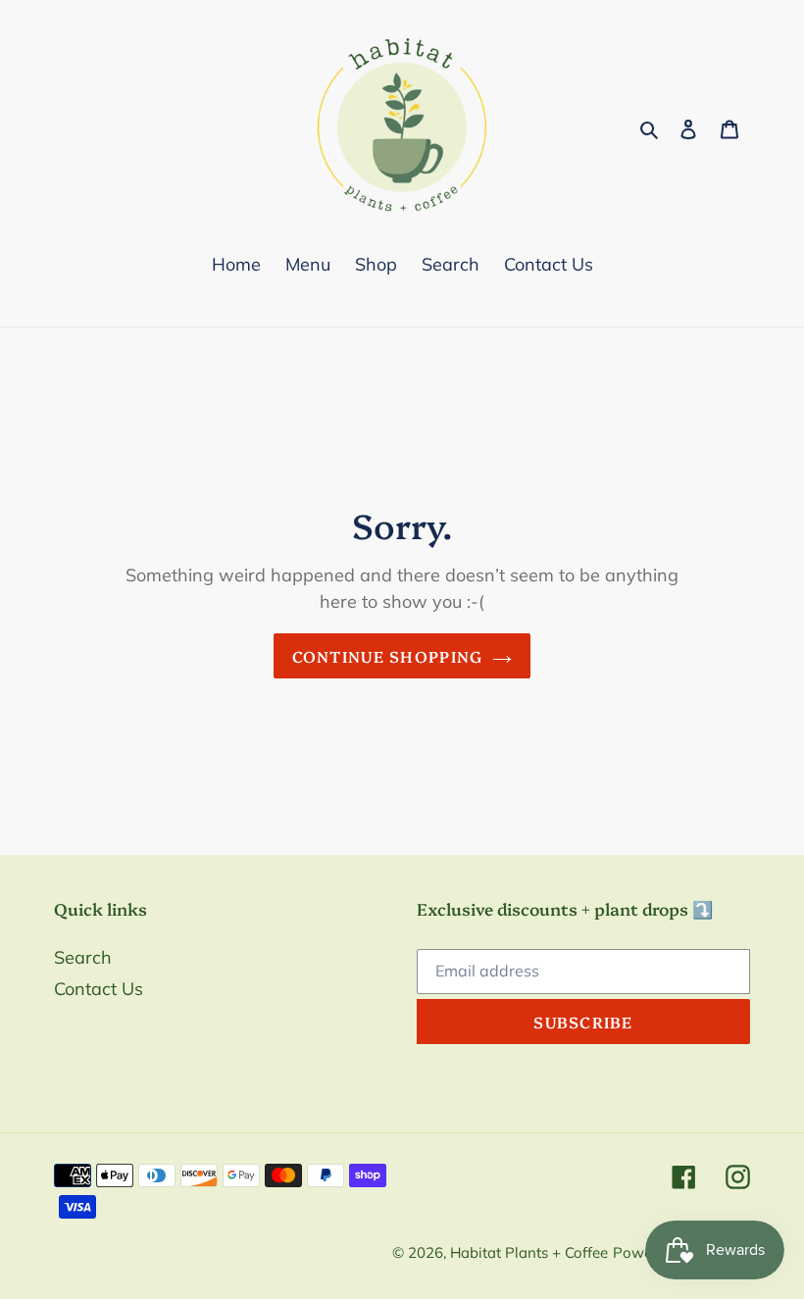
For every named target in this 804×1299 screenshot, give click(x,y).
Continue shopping (387, 656)
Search (83, 957)
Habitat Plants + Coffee (529, 1252)
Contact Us (98, 988)
